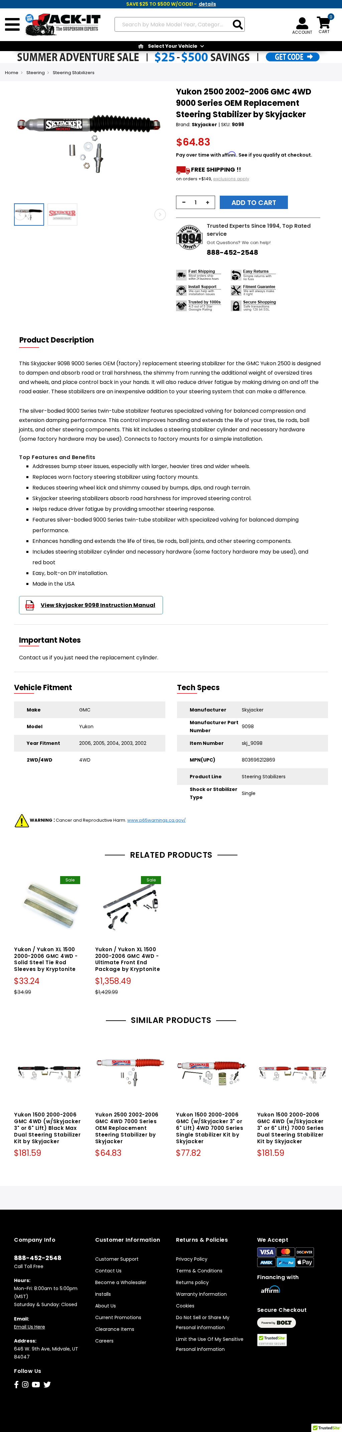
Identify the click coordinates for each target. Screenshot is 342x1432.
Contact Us (108, 1270)
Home (11, 72)
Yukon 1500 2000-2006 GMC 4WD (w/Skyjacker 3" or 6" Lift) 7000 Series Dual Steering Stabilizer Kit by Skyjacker (290, 1128)
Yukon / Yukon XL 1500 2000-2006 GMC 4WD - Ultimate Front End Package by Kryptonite (127, 959)
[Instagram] (25, 1385)
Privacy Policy (191, 1259)
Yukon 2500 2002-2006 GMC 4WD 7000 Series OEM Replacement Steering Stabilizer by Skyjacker (127, 1128)
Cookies (185, 1305)
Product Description (56, 340)
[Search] (238, 25)
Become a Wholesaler (120, 1282)
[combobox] (180, 24)
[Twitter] (47, 1385)
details (207, 4)
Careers (104, 1341)
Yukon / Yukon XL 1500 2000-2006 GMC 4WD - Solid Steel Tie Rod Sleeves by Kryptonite (46, 959)
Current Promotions (118, 1317)
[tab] (61, 340)
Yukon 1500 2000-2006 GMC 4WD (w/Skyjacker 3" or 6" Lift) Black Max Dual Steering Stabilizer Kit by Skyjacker (47, 1128)
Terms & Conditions (199, 1270)
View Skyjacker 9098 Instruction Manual (98, 605)
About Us (105, 1305)
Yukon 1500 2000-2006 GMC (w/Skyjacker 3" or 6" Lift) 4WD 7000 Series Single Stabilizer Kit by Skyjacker (209, 1128)
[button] (30, 214)
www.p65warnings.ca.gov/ (156, 820)
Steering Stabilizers (74, 72)
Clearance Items (114, 1329)
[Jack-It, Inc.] (61, 24)
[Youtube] (36, 1385)
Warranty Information (201, 1294)
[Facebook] (16, 1385)
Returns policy (192, 1282)
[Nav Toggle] (12, 24)
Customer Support (117, 1259)
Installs (103, 1294)
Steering (35, 72)
